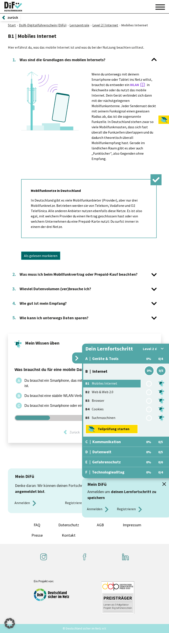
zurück (12, 17)
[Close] (164, 484)
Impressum (132, 524)
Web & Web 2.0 (99, 392)
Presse (37, 535)
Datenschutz (68, 524)
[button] (9, 623)
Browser (94, 400)
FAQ (37, 524)
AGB (100, 524)
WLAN (134, 85)
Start (12, 25)
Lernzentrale (79, 25)
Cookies (94, 409)
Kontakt (68, 535)
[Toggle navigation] (160, 6)
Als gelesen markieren (40, 255)
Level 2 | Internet (105, 25)
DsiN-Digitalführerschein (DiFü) (42, 25)
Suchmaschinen (100, 417)
